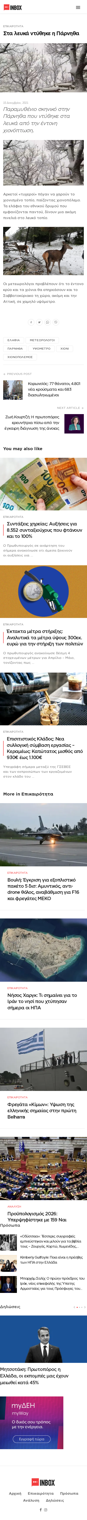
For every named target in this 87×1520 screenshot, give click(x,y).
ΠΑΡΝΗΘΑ (15, 348)
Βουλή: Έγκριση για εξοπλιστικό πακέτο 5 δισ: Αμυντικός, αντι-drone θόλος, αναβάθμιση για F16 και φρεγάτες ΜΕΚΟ (43, 889)
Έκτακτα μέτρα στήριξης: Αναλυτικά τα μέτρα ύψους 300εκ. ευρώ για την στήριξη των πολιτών (45, 637)
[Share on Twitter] (39, 323)
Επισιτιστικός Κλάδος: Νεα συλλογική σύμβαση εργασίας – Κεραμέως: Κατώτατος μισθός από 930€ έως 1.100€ (45, 748)
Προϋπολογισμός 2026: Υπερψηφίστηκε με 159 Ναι (36, 1216)
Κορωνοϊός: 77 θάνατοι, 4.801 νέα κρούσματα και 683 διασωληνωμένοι (54, 389)
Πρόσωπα (69, 1494)
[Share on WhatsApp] (47, 323)
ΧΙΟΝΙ (64, 348)
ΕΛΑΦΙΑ (13, 340)
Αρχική (15, 1494)
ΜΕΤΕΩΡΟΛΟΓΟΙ (42, 340)
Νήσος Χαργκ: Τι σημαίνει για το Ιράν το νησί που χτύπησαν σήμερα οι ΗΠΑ (42, 1001)
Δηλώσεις (55, 1500)
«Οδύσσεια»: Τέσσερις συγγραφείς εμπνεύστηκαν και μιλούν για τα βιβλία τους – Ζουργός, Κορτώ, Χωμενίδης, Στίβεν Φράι (50, 1241)
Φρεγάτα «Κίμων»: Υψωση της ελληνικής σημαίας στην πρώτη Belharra (41, 1111)
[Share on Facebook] (31, 323)
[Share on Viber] (56, 323)
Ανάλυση (14, 1206)
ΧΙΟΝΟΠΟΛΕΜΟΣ (20, 357)
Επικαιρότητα (13, 26)
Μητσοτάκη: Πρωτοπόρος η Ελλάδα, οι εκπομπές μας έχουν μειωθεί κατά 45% (34, 1376)
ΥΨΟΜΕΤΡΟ (41, 348)
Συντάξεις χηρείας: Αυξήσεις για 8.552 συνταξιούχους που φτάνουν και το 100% (44, 530)
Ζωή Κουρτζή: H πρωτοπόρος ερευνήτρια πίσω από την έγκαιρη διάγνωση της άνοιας (31, 423)
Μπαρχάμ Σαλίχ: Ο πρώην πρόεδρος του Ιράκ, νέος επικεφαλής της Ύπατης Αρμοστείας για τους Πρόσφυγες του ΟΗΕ (52, 1283)
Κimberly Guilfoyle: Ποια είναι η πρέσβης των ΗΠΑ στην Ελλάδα (51, 1259)
